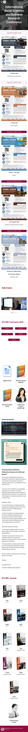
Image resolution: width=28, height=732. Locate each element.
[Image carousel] (14, 305)
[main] (14, 15)
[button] (1, 2)
